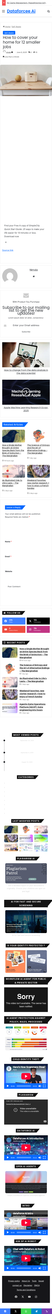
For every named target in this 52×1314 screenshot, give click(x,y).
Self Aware (16, 26)
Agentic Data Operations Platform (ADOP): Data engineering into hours (32, 707)
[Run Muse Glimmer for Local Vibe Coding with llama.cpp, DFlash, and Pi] (11, 847)
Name (8, 541)
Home (7, 26)
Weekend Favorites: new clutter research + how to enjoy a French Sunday (38, 484)
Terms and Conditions (26, 1290)
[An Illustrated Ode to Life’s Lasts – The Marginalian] (13, 471)
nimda (8, 52)
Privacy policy (14, 1281)
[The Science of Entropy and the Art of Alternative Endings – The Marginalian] (38, 436)
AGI (7, 783)
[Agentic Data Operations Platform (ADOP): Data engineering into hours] (9, 708)
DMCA (37, 1285)
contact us (17, 1285)
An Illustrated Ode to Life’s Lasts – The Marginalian (12, 483)
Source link (7, 250)
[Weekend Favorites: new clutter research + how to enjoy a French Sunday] (38, 471)
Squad (41, 1281)
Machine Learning (14, 805)
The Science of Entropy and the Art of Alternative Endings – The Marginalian (38, 449)
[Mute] (39, 1086)
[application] (26, 1076)
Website (8, 571)
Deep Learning (12, 796)
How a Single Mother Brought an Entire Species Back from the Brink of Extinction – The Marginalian (13, 450)
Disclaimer (28, 1285)
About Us (26, 1281)
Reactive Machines (14, 809)
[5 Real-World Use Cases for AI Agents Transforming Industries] (26, 847)
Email (8, 556)
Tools (34, 1281)
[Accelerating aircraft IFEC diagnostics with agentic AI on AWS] (41, 838)
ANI (7, 787)
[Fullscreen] (44, 1086)
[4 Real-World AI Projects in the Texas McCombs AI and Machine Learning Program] (41, 847)
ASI (7, 792)
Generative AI (12, 800)
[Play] (7, 1086)
